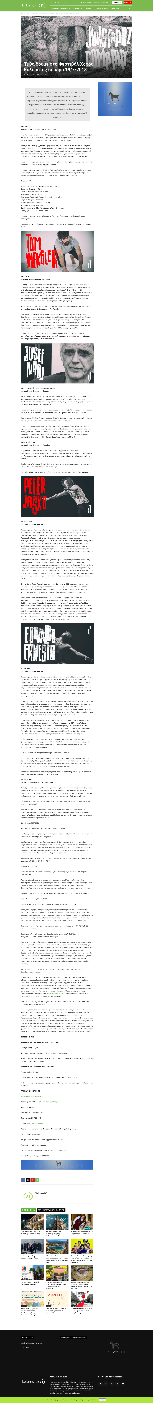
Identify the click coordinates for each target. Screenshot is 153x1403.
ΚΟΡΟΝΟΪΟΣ (128, 2)
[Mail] (58, 2)
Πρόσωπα (88, 8)
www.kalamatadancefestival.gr (32, 1096)
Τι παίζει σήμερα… (102, 8)
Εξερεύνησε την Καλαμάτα (60, 8)
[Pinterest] (32, 1180)
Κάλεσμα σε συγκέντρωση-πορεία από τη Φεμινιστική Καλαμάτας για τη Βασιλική (82, 1311)
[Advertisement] (115, 153)
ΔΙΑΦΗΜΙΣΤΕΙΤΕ (116, 2)
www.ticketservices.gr (35, 1123)
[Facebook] (51, 2)
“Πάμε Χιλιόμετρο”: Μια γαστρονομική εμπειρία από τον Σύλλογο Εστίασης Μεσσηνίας (56, 1234)
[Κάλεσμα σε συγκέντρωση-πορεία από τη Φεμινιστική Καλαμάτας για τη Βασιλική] (82, 1299)
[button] (129, 8)
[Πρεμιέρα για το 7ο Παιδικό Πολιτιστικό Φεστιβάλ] (32, 1273)
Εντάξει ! (102, 1400)
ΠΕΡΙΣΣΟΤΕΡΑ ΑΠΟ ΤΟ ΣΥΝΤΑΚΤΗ (51, 1210)
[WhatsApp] (37, 1180)
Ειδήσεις (38, 13)
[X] (62, 2)
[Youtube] (65, 2)
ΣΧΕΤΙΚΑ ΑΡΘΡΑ (28, 1210)
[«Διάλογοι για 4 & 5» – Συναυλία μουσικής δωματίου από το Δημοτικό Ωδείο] (57, 1299)
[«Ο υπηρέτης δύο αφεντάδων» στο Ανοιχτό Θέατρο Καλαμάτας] (82, 1222)
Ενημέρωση (76, 8)
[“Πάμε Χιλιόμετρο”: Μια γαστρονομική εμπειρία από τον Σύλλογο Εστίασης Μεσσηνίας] (57, 1222)
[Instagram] (55, 2)
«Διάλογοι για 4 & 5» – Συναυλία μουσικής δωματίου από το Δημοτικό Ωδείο (56, 1311)
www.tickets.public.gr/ (50, 1102)
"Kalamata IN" (31, 74)
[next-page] (25, 1319)
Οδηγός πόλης (115, 8)
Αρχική (23, 13)
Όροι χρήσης (25, 1347)
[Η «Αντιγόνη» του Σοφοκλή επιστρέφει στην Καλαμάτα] (32, 1246)
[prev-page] (22, 1319)
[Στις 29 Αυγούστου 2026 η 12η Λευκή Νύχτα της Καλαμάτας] (32, 1222)
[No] (150, 1400)
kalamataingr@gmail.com (34, 1343)
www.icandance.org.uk (55, 994)
